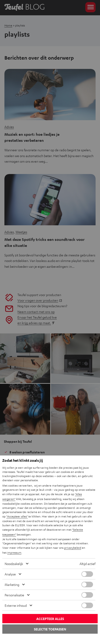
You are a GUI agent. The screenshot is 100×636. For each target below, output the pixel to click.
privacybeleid (72, 547)
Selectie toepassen (50, 629)
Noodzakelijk (14, 564)
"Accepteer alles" (17, 516)
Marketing (12, 584)
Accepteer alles (50, 619)
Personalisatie (14, 595)
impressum (14, 552)
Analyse (10, 574)
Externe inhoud (16, 605)
